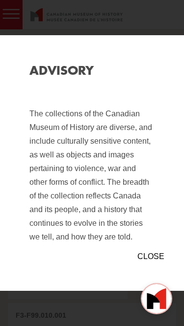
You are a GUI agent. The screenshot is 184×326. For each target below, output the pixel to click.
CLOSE (150, 256)
